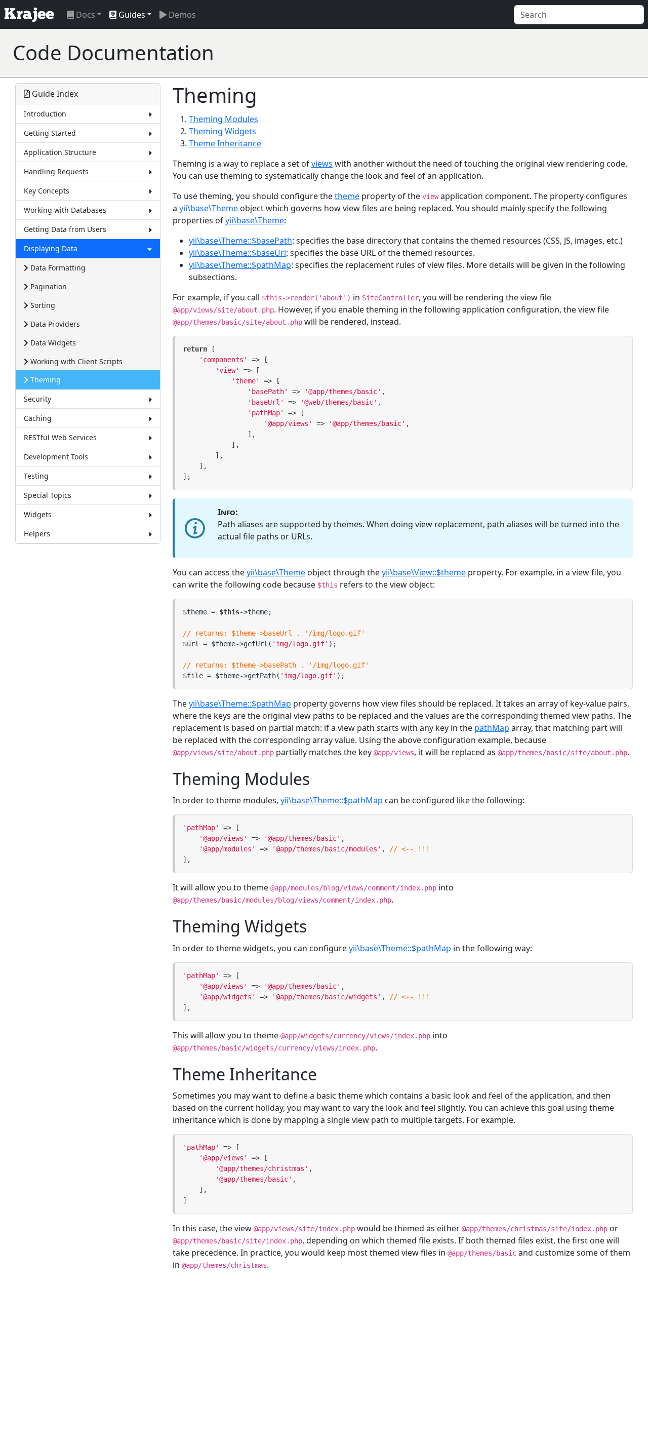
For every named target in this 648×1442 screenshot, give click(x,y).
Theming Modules (223, 119)
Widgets (38, 514)
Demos (181, 14)
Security (37, 399)
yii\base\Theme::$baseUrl (237, 252)
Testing (36, 476)
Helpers (37, 533)
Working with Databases (65, 210)
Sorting (41, 305)
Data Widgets (52, 342)
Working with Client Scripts (75, 361)
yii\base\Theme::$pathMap (240, 264)
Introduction (45, 114)
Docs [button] (84, 14)
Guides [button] (130, 14)
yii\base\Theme (208, 208)
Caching (38, 418)
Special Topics (47, 495)
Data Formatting (57, 267)
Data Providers (54, 324)
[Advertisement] (451, 52)
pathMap (491, 727)
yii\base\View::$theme (424, 572)
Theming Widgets (222, 131)
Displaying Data (50, 248)
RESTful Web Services (60, 437)
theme (347, 196)
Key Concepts (46, 191)
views (322, 163)
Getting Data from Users (65, 229)
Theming (44, 379)
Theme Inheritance (225, 143)
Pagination (47, 286)
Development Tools (56, 456)
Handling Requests (56, 171)
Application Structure (60, 152)
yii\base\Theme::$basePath (240, 240)
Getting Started (50, 133)
